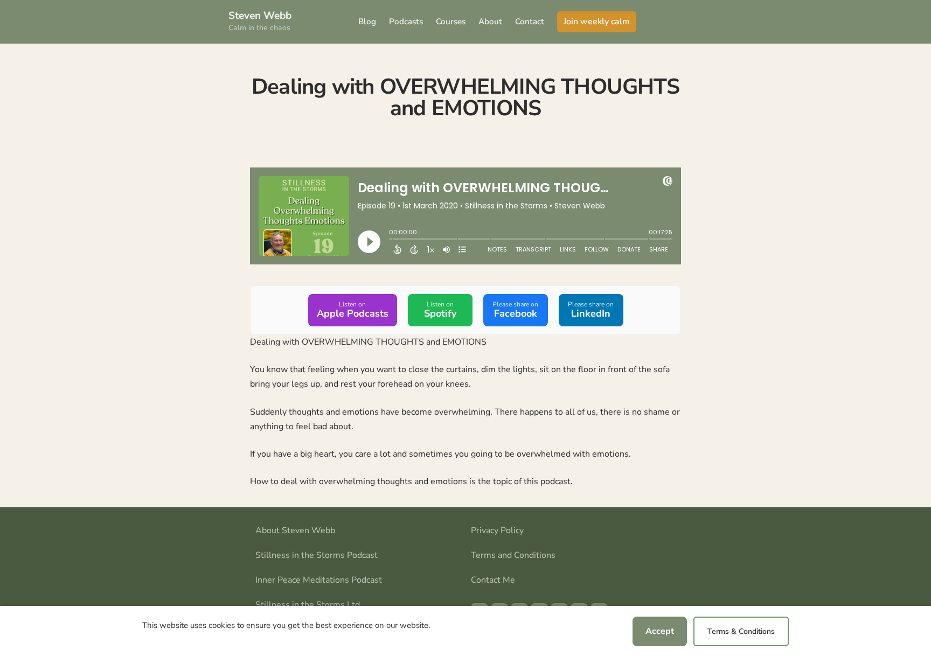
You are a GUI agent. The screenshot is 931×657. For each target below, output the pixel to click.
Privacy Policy (497, 530)
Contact (529, 21)
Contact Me (493, 580)
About (490, 21)
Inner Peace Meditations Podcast (318, 580)
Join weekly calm (597, 21)
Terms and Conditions (513, 555)
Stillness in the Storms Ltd (307, 605)
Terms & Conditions (741, 631)
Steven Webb (259, 16)
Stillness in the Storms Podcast (316, 555)
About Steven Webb (295, 530)
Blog (367, 21)
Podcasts (406, 21)
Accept (659, 631)
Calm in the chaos (259, 28)
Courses (451, 21)
